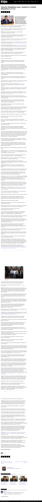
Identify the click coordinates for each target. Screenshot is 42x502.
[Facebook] (2, 12)
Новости (15, 1)
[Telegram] (7, 12)
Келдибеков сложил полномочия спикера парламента (21, 462)
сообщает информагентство (16, 352)
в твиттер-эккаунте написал (12, 151)
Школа (29, 1)
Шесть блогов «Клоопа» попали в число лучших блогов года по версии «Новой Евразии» (6, 462)
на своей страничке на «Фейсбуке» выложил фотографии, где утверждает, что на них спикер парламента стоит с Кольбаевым (14, 247)
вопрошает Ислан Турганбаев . (18, 29)
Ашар (35, 1)
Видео (23, 1)
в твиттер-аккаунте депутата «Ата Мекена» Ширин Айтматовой (14, 314)
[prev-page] (1, 486)
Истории (19, 1)
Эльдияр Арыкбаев (10, 467)
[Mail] (8, 469)
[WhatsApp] (9, 12)
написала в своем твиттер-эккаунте (20, 45)
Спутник (32, 1)
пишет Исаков (9, 162)
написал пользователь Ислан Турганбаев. (14, 39)
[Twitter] (3, 12)
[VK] (5, 12)
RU (37, 1)
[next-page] (2, 486)
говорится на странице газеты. (18, 81)
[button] (40, 1)
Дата (26, 1)
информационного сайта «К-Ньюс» (11, 176)
